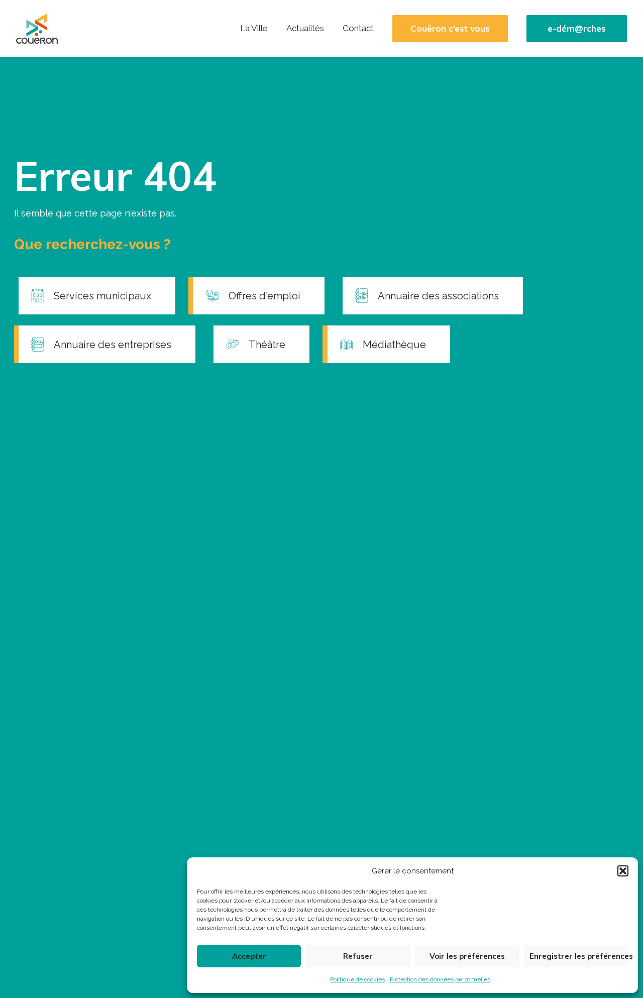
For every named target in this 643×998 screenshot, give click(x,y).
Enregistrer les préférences (578, 956)
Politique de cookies (357, 979)
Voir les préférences (467, 956)
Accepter (249, 956)
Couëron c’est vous (450, 29)
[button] (623, 871)
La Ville (254, 28)
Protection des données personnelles (440, 979)
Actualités (305, 28)
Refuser (358, 956)
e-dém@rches (577, 29)
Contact (358, 28)
